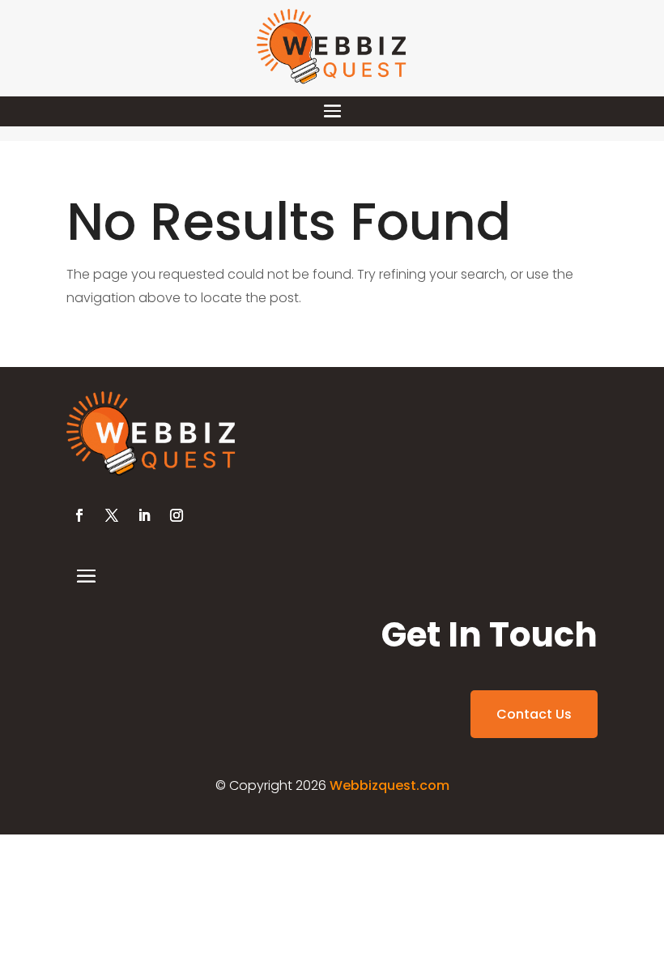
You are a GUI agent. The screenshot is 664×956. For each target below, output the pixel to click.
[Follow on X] (112, 515)
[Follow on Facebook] (79, 515)
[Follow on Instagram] (176, 515)
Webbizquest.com (389, 785)
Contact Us (534, 714)
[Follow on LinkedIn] (144, 515)
